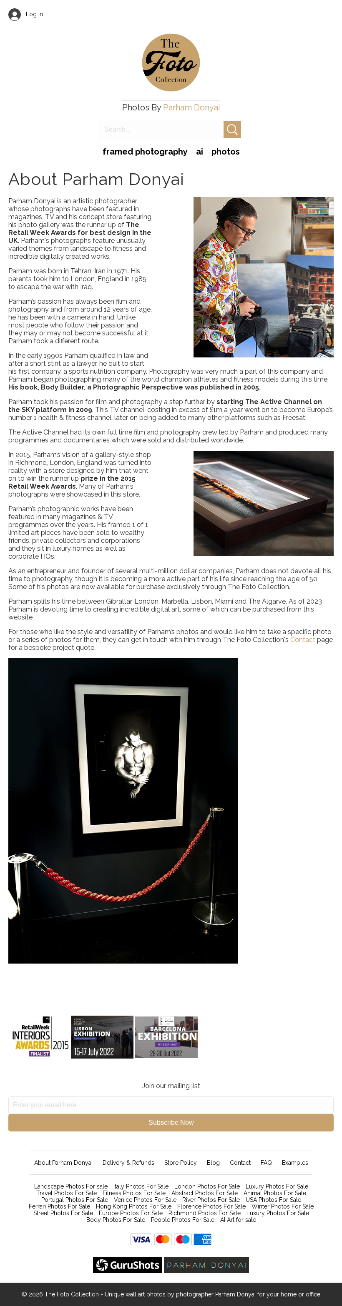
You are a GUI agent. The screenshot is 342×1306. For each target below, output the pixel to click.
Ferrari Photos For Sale (59, 1206)
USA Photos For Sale (273, 1199)
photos (225, 152)
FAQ (266, 1162)
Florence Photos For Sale (211, 1206)
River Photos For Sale (211, 1199)
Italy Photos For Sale (140, 1186)
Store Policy (180, 1162)
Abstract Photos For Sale (204, 1193)
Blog (213, 1162)
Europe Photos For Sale (131, 1213)
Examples (295, 1162)
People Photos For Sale (182, 1219)
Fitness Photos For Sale (134, 1193)
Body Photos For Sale (115, 1219)
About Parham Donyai (63, 1162)
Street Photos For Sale (63, 1213)
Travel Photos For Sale (66, 1193)
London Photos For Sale (207, 1186)
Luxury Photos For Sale (277, 1186)
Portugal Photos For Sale (74, 1199)
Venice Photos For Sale (145, 1199)
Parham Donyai (191, 107)
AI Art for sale (238, 1219)
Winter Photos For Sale (282, 1206)
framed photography (145, 152)
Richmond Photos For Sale (204, 1213)
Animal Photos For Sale (275, 1193)
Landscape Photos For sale (71, 1186)
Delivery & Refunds (128, 1162)
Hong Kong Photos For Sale (133, 1206)
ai (199, 152)
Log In (32, 14)
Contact (303, 640)
